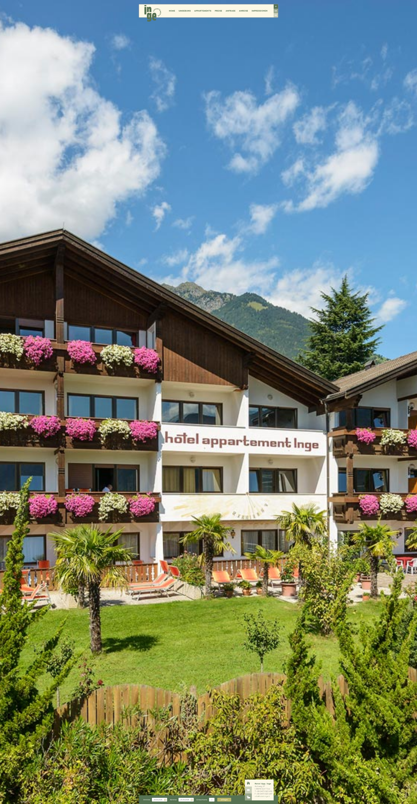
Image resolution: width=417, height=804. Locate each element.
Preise (218, 11)
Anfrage (231, 11)
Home (172, 11)
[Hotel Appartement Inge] (152, 13)
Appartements (202, 11)
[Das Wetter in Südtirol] (248, 796)
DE (276, 15)
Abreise (173, 800)
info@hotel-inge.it (262, 796)
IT (276, 6)
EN (276, 11)
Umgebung (185, 11)
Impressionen (260, 11)
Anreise (243, 11)
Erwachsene (202, 800)
